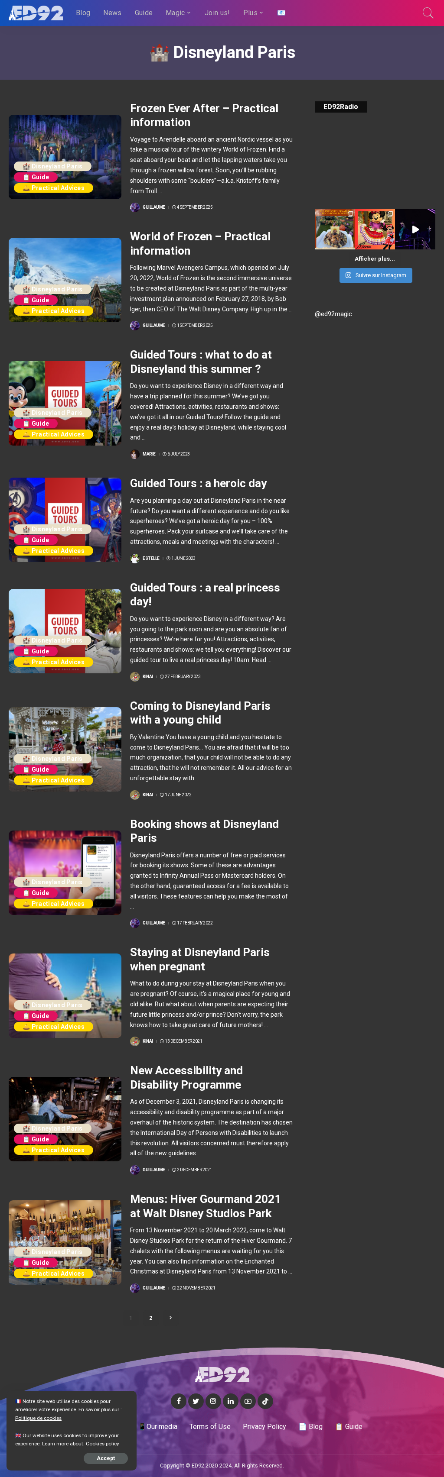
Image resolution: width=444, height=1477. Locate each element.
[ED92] (36, 13)
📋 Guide (36, 177)
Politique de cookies (38, 1418)
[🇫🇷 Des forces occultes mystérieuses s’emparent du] (415, 229)
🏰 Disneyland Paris (53, 166)
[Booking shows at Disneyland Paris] (65, 873)
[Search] (428, 13)
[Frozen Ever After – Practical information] (65, 157)
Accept (106, 1458)
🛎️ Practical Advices (54, 187)
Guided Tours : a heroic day (198, 483)
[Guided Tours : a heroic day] (65, 520)
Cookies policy (102, 1444)
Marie (149, 454)
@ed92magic (333, 314)
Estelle (151, 558)
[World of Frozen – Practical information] (65, 280)
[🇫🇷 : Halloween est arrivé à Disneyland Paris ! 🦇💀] (375, 229)
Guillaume (154, 207)
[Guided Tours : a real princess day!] (65, 631)
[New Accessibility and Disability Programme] (65, 1119)
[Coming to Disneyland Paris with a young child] (65, 749)
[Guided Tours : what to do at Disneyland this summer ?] (65, 403)
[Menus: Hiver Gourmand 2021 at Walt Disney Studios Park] (65, 1242)
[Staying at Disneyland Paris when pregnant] (65, 995)
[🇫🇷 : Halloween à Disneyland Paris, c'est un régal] (335, 229)
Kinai (148, 677)
